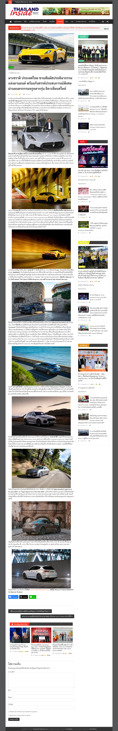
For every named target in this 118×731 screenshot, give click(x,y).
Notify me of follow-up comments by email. (23, 710)
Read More (81, 84)
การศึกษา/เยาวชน (34, 21)
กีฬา (66, 21)
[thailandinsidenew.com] (10, 21)
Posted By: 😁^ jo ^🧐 (15, 93)
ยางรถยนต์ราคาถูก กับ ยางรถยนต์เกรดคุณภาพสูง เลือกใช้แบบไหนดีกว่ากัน (19, 645)
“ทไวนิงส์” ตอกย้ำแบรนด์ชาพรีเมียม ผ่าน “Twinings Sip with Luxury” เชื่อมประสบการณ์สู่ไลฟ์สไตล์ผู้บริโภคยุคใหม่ (55, 28)
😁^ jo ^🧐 (23, 650)
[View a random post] (107, 21)
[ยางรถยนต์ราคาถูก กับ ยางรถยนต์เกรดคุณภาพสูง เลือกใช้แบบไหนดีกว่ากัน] (20, 634)
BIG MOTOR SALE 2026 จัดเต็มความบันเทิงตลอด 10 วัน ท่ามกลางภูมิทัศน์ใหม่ (93, 170)
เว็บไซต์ (10, 703)
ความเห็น (11, 670)
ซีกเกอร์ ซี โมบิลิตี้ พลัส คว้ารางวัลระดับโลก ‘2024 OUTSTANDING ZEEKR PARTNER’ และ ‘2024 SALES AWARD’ (63, 646)
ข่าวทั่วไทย (92, 21)
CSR (72, 21)
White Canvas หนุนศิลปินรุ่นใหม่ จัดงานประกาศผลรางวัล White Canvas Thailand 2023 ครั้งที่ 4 (47, 615)
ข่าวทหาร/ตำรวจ (81, 21)
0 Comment (28, 93)
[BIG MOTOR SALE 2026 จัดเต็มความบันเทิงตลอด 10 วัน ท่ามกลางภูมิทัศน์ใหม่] (93, 155)
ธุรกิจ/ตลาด (17, 21)
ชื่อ (9, 689)
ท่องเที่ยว (52, 21)
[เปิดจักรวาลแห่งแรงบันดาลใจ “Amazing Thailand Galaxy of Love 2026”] (83, 124)
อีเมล (10, 696)
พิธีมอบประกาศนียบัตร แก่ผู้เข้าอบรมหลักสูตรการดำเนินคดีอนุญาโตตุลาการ (30, 609)
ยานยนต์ (60, 21)
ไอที (25, 21)
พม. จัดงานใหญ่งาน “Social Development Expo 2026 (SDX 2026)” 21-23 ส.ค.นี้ (98, 296)
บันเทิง (45, 21)
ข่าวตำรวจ (81, 368)
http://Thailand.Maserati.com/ (40, 588)
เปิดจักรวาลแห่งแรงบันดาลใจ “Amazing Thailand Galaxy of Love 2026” (98, 125)
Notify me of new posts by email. (20, 714)
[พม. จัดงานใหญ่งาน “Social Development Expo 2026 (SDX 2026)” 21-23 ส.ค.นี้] (83, 294)
